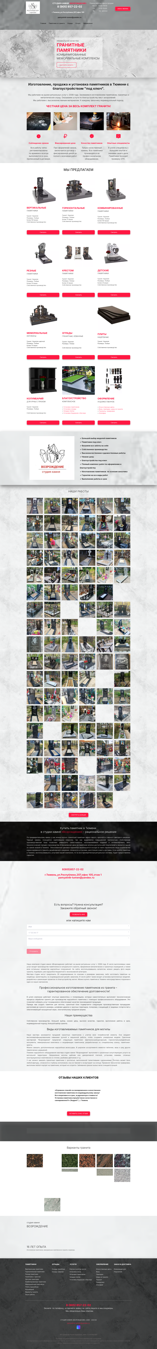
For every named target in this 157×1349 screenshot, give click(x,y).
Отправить (34, 951)
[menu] (85, 23)
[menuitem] (43, 23)
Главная (43, 23)
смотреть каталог (67, 65)
